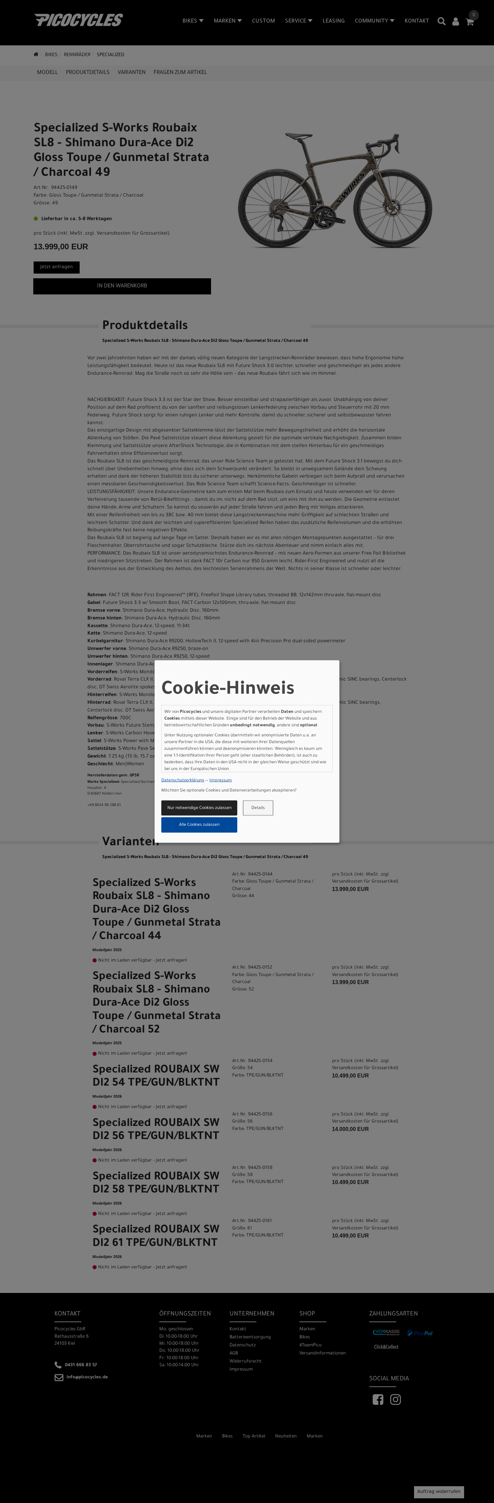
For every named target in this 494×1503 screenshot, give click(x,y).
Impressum (220, 780)
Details (258, 808)
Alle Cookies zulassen (199, 825)
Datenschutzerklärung (182, 780)
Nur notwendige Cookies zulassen (199, 808)
